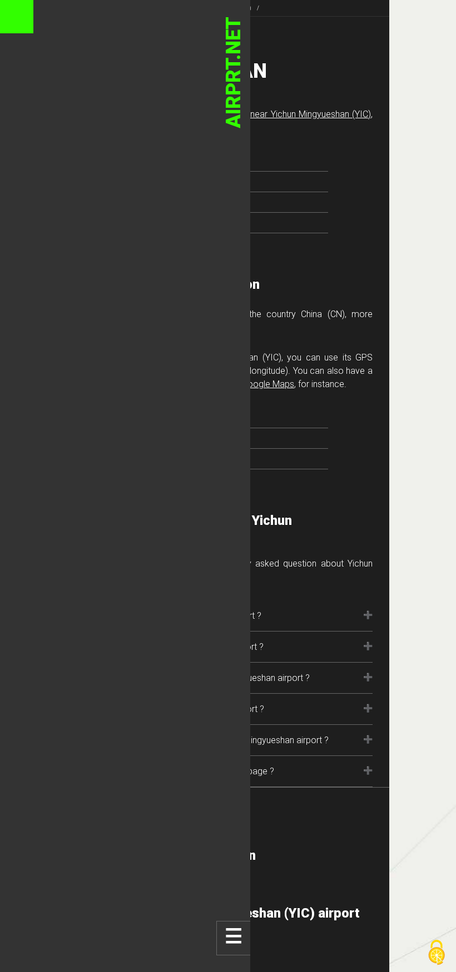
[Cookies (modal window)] (436, 953)
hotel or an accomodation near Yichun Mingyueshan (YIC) (257, 114)
